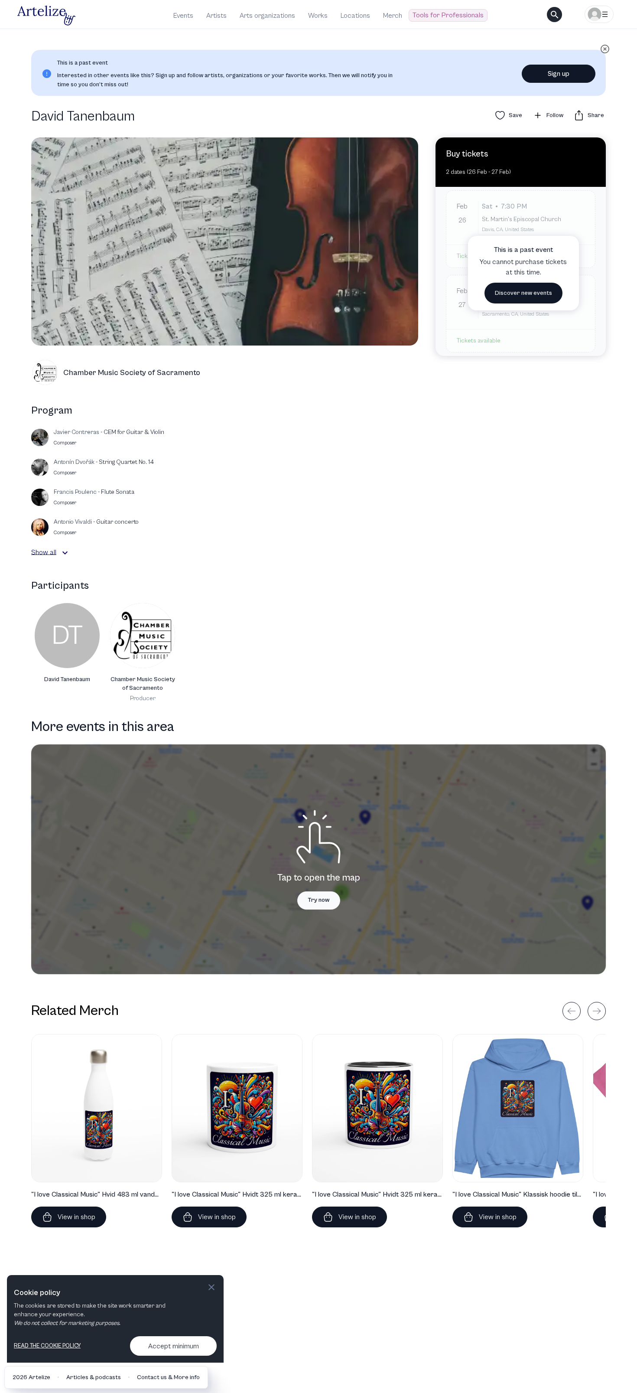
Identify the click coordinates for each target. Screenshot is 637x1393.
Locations (355, 16)
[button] (65, 552)
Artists (216, 16)
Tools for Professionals (448, 15)
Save (515, 115)
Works (318, 16)
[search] (554, 14)
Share (596, 115)
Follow (554, 115)
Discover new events (523, 293)
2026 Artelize (31, 1377)
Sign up (558, 74)
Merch (392, 16)
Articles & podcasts (93, 1377)
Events (183, 16)
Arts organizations (267, 16)
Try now (318, 900)
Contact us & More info (168, 1377)
